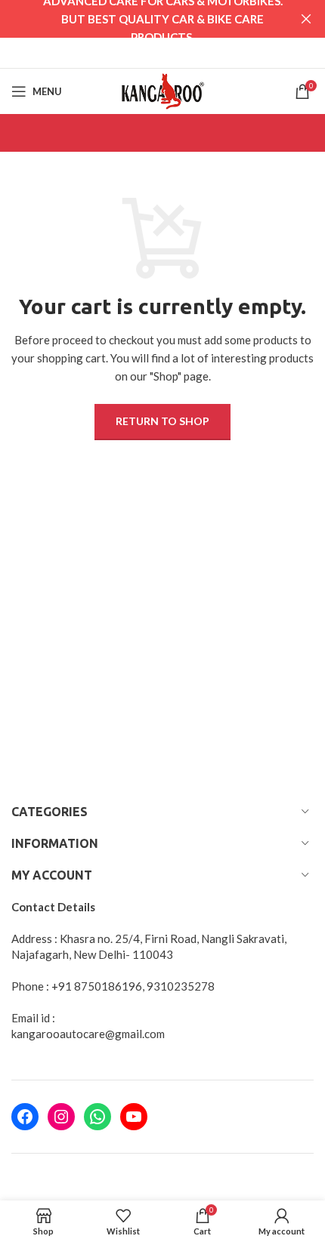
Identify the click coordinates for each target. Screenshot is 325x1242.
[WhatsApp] (97, 1116)
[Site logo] (162, 90)
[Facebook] (25, 1116)
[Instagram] (61, 1116)
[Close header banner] (306, 19)
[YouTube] (133, 1116)
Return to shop (162, 421)
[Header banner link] (140, 19)
